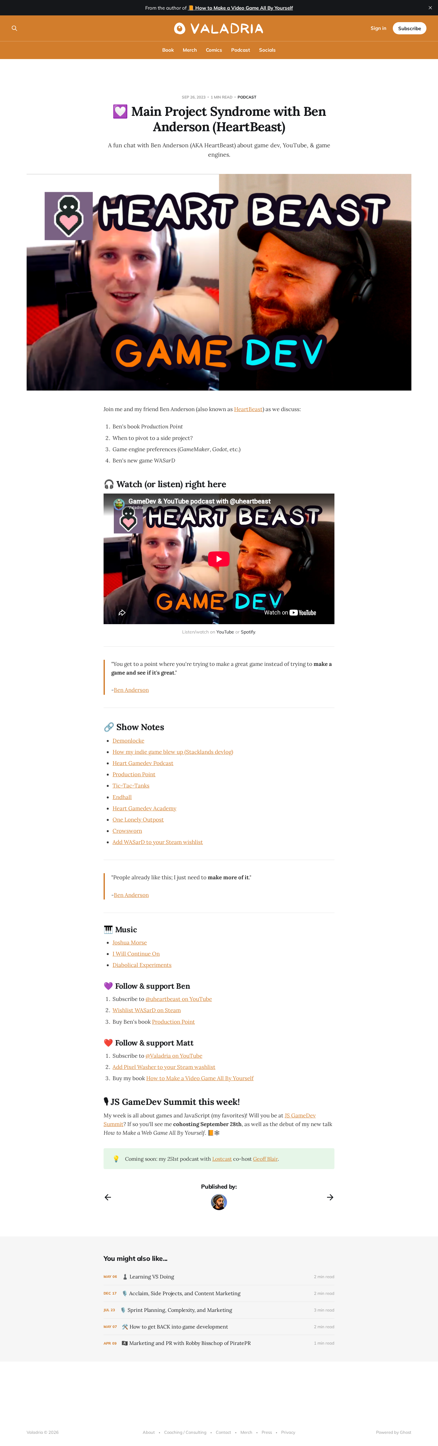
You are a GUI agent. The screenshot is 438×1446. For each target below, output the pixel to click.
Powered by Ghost (393, 1432)
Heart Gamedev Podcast (143, 763)
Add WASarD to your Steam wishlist (158, 842)
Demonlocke (128, 740)
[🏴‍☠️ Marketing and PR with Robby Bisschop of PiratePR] (219, 1343)
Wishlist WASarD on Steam (147, 1010)
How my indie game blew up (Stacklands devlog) (173, 751)
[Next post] (330, 1197)
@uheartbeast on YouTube (179, 999)
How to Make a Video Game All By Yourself (200, 1078)
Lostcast (222, 1159)
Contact (223, 1432)
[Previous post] (108, 1197)
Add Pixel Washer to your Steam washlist (164, 1067)
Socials (267, 50)
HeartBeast (248, 409)
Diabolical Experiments (142, 964)
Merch (190, 50)
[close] (430, 8)
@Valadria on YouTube (174, 1055)
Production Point (134, 774)
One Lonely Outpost (138, 819)
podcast (247, 97)
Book (168, 50)
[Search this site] (14, 28)
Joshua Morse (130, 942)
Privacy (288, 1432)
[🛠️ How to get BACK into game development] (219, 1327)
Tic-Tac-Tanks (131, 785)
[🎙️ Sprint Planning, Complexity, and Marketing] (219, 1310)
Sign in (378, 28)
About (149, 1432)
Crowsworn (127, 830)
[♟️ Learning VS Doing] (219, 1277)
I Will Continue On (136, 953)
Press (267, 1432)
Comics (214, 50)
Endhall (122, 797)
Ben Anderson (131, 689)
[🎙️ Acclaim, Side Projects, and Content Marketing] (219, 1293)
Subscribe (409, 28)
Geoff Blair (265, 1159)
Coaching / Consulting (185, 1432)
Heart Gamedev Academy (144, 808)
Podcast (240, 50)
